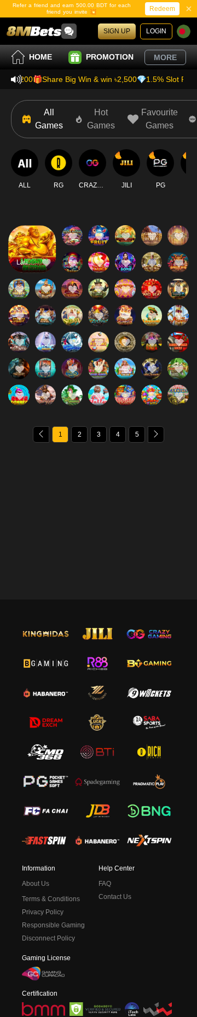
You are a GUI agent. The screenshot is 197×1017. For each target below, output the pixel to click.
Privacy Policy (42, 912)
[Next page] (156, 434)
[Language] (183, 31)
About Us (35, 883)
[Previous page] (41, 434)
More (165, 57)
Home (40, 56)
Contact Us (115, 897)
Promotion (110, 56)
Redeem (162, 9)
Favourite (32, 227)
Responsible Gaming (53, 925)
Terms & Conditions (51, 899)
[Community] (69, 31)
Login (156, 31)
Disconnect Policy (48, 938)
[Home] (34, 31)
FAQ (105, 883)
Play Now (32, 259)
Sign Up (116, 31)
